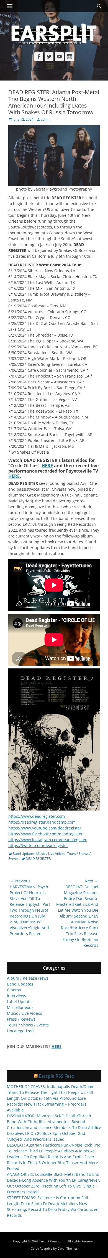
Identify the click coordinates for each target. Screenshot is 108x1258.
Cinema (14, 989)
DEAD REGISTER (38, 858)
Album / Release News (27, 978)
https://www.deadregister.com (36, 816)
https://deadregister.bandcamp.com (42, 822)
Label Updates (20, 1001)
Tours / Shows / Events (28, 1025)
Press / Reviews (21, 1019)
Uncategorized (20, 1030)
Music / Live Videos (50, 853)
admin (45, 119)
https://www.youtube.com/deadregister (44, 828)
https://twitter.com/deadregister (38, 845)
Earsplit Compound (52, 1241)
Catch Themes (68, 1248)
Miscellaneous (20, 1007)
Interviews (16, 995)
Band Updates (24, 853)
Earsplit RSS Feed (56, 1076)
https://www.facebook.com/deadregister (45, 833)
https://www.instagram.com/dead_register (47, 839)
